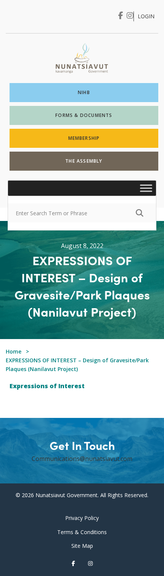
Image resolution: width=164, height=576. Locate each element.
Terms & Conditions (82, 532)
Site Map (82, 545)
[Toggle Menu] (146, 188)
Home (13, 351)
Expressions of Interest (47, 386)
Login (146, 16)
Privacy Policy (82, 518)
